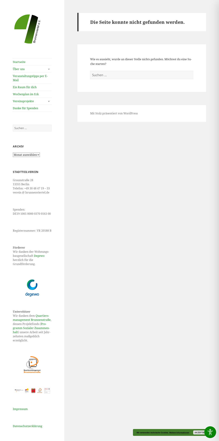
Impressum (20, 409)
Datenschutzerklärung (27, 426)
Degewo (39, 256)
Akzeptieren (202, 432)
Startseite (19, 62)
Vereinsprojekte (23, 101)
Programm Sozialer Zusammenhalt (31, 328)
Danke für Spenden (25, 108)
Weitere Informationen (179, 432)
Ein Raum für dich (25, 87)
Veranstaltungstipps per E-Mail (30, 78)
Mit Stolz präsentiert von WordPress (114, 113)
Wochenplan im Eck (26, 94)
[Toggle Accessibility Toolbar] (210, 432)
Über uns (19, 69)
